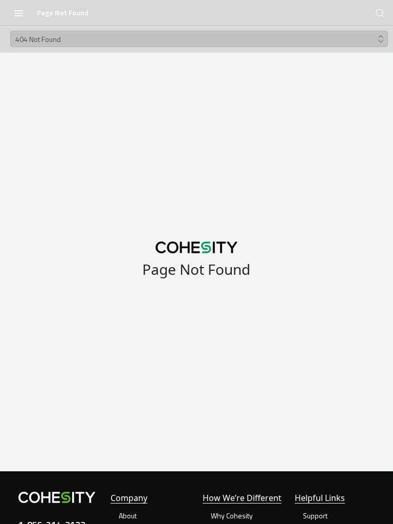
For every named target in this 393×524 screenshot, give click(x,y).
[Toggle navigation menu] (18, 13)
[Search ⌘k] (380, 13)
